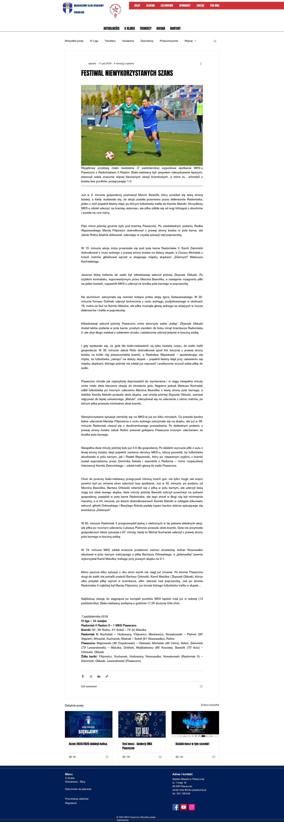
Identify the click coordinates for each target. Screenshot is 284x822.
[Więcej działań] (201, 63)
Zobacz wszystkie (210, 704)
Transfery (110, 40)
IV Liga (94, 40)
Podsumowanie (169, 40)
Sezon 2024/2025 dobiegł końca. (88, 744)
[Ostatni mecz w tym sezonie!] (195, 724)
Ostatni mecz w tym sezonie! (192, 744)
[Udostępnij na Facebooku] (82, 676)
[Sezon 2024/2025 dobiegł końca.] (88, 724)
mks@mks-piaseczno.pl (192, 789)
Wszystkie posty (74, 40)
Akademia (128, 40)
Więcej (189, 40)
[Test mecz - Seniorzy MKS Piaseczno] (142, 724)
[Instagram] (192, 807)
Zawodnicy (147, 40)
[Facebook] (175, 807)
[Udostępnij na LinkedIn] (98, 676)
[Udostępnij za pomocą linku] (106, 676)
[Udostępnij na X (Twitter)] (90, 676)
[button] (215, 41)
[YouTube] (183, 807)
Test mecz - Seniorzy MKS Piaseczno (137, 746)
